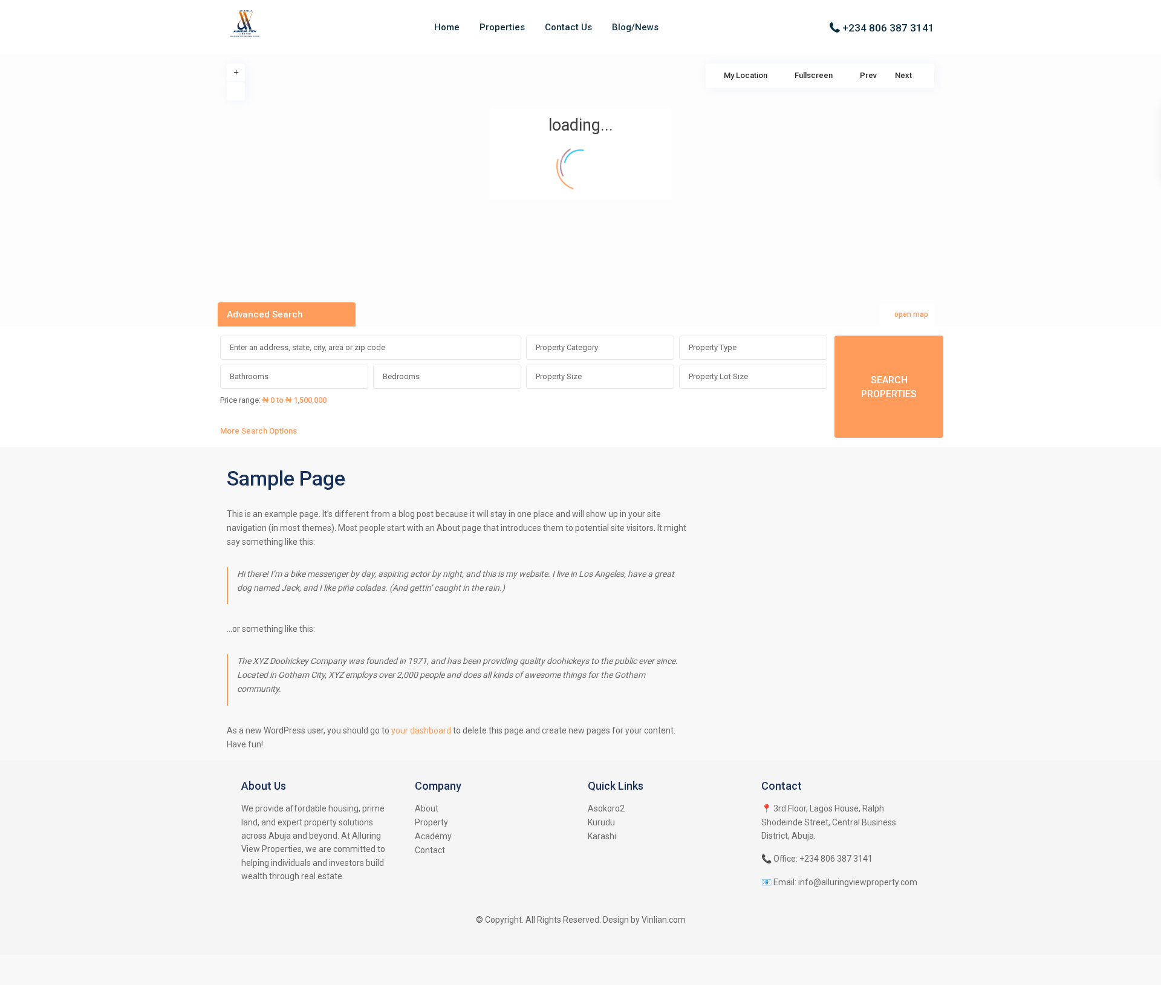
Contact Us (568, 27)
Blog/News (635, 27)
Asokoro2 (606, 808)
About (426, 808)
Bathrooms (249, 376)
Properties (502, 27)
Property (431, 822)
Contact (430, 850)
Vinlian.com (664, 920)
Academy (433, 836)
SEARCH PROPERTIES (889, 387)
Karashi (602, 836)
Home (447, 27)
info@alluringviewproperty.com (857, 882)
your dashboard (421, 730)
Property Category (567, 347)
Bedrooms (401, 376)
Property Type (713, 347)
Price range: (240, 400)
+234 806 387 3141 (888, 28)
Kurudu (601, 822)
